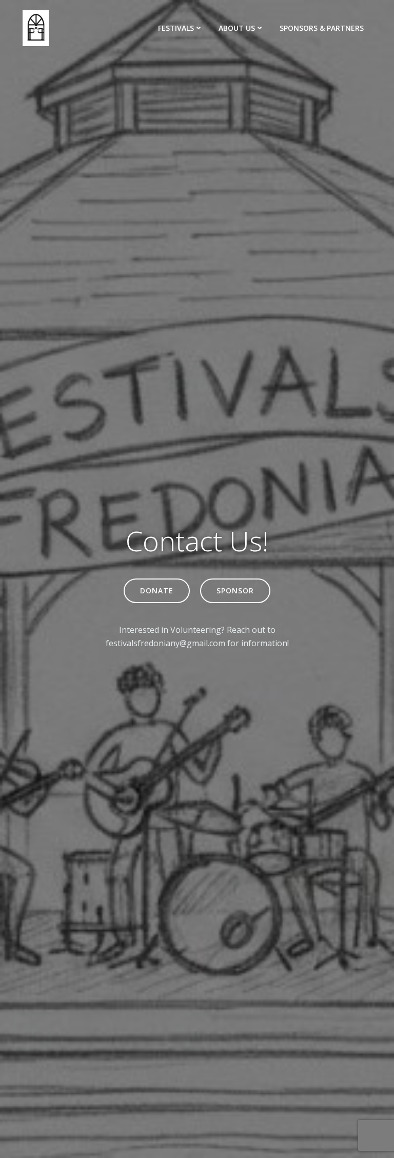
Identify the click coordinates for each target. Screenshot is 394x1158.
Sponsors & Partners (322, 28)
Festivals (176, 28)
